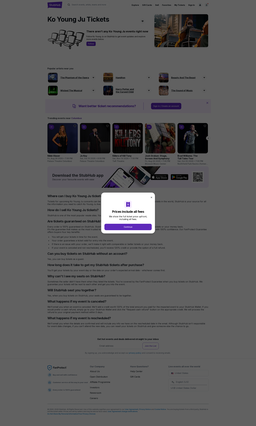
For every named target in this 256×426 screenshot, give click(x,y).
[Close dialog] (151, 197)
